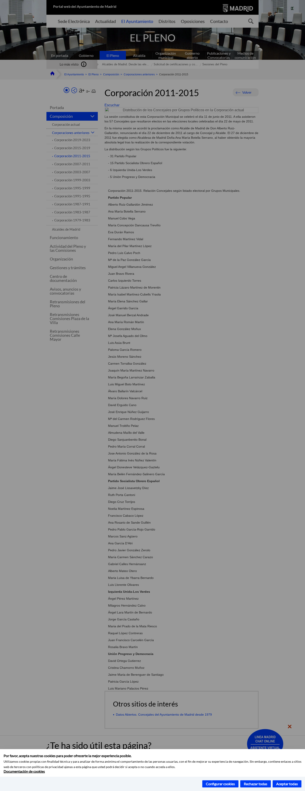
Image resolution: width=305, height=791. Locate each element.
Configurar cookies (220, 784)
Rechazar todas (255, 784)
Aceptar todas (287, 784)
